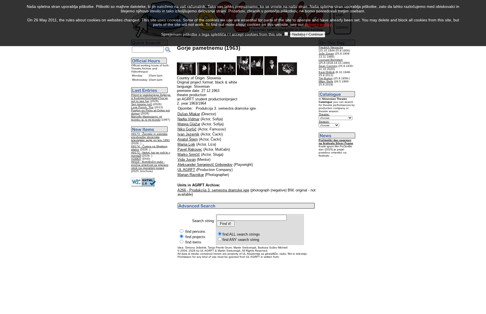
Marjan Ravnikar (190, 175)
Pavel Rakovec (189, 149)
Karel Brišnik (327, 72)
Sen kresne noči (141, 104)
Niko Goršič (187, 129)
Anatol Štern (187, 139)
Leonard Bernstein (331, 59)
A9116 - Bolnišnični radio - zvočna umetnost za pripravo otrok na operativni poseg (149, 165)
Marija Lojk (186, 144)
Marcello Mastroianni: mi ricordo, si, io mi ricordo (146, 118)
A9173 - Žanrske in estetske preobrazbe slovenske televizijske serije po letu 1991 (150, 137)
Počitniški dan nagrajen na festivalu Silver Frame (336, 142)
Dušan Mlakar (188, 114)
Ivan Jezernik (188, 134)
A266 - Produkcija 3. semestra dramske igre (213, 190)
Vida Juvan (186, 159)
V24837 (136, 158)
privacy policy (318, 24)
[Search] (168, 50)
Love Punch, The (142, 107)
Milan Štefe (326, 81)
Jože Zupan (326, 53)
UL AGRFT (186, 170)
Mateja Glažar (188, 124)
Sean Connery (328, 65)
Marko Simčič (188, 154)
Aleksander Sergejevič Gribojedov (205, 164)
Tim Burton (326, 78)
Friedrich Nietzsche (331, 47)
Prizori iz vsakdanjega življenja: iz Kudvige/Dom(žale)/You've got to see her (151, 98)
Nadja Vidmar (188, 119)
